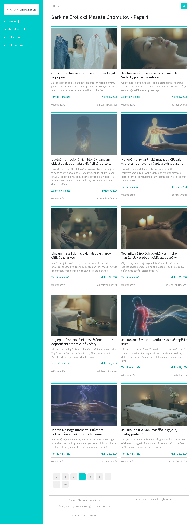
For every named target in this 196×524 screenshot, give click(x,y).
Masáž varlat (12, 37)
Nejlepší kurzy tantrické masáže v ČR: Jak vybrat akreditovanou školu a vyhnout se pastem (151, 161)
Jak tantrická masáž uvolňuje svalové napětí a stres (154, 342)
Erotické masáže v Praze (84, 515)
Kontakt (107, 506)
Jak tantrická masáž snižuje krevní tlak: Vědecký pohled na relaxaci (149, 75)
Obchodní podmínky (88, 500)
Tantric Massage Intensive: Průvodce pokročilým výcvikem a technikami (77, 432)
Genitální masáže (15, 29)
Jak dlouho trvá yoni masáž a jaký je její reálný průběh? (149, 432)
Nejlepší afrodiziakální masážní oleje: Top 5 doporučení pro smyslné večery (82, 342)
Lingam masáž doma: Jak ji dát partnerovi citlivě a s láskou (81, 255)
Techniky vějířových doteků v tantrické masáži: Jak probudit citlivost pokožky (149, 255)
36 (65, 484)
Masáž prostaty (13, 45)
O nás (72, 500)
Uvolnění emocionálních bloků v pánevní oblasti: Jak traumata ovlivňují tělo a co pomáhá (80, 161)
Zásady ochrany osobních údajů (74, 506)
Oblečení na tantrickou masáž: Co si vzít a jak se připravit (83, 75)
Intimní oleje (12, 21)
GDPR (97, 506)
